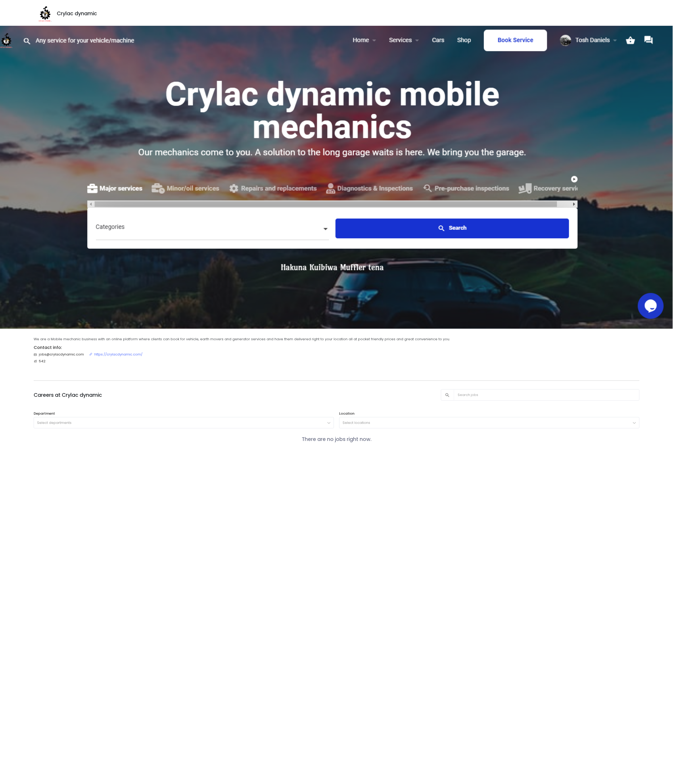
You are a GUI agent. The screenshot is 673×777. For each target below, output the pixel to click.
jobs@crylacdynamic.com (61, 354)
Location (346, 413)
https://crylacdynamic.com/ (118, 354)
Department (44, 413)
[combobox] (37, 422)
